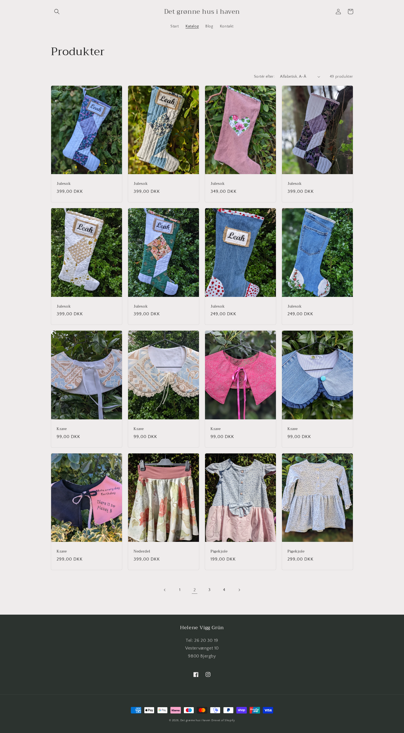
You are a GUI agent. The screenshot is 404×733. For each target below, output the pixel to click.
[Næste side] (239, 590)
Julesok (64, 184)
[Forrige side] (165, 590)
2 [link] (194, 589)
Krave (62, 429)
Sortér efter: (264, 76)
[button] (57, 11)
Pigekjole (219, 551)
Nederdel (142, 551)
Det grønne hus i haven (195, 720)
